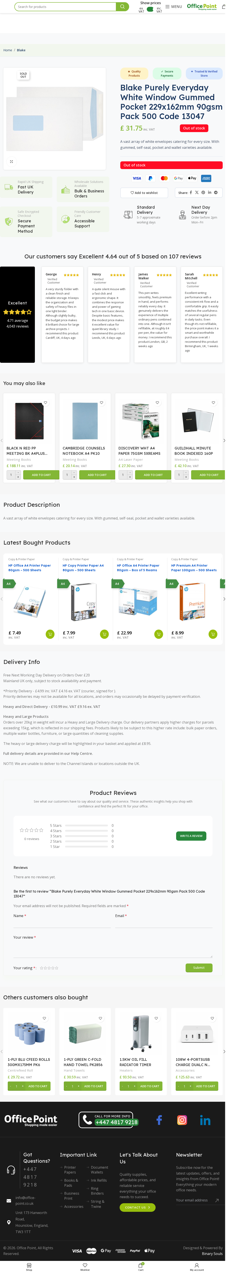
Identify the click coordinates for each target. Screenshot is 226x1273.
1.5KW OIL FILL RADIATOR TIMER (135, 1062)
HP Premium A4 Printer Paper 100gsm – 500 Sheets (194, 568)
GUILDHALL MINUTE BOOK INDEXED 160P (194, 451)
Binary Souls (212, 1253)
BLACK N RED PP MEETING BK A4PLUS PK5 (26, 451)
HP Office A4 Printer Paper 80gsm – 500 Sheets (29, 568)
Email (121, 915)
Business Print (71, 1196)
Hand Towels (74, 1070)
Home (7, 50)
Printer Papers (70, 1170)
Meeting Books (19, 459)
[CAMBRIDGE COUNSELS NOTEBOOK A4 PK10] (85, 420)
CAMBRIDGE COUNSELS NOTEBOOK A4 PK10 (84, 451)
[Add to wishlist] (45, 402)
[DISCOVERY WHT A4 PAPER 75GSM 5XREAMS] (141, 420)
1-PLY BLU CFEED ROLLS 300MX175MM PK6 (29, 1062)
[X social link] (197, 192)
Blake (21, 50)
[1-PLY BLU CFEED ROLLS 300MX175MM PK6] (29, 1033)
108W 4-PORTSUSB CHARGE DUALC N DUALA (193, 1062)
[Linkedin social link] (210, 192)
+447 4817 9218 (116, 1122)
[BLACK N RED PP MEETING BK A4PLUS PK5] (29, 420)
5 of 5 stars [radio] (56, 968)
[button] (41, 474)
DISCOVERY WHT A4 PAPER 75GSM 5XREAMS (139, 451)
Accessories (185, 1070)
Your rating (24, 968)
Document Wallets (99, 1170)
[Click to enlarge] (12, 162)
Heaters (126, 1070)
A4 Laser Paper (131, 459)
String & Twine (97, 1204)
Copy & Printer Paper (21, 559)
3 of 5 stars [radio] (49, 968)
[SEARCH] (122, 6)
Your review (24, 937)
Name (19, 915)
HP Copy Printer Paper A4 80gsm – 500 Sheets (83, 568)
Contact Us (135, 1207)
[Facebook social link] (191, 192)
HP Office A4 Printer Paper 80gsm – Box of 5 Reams (138, 568)
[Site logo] (201, 6)
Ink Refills (99, 1180)
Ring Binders (97, 1191)
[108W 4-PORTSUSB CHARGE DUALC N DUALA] (197, 1033)
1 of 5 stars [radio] (41, 968)
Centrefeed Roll (20, 1070)
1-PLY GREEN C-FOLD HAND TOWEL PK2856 (83, 1062)
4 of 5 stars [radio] (53, 968)
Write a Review (191, 836)
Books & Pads (71, 1183)
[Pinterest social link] (203, 192)
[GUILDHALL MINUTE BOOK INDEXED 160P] (197, 420)
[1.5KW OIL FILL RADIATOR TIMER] (141, 1033)
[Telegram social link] (216, 192)
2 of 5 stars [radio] (45, 968)
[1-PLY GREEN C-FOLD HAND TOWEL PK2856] (85, 1033)
